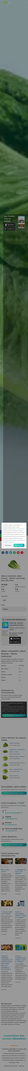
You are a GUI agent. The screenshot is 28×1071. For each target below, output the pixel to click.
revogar (13, 536)
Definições (8, 545)
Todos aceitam (19, 545)
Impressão (11, 542)
